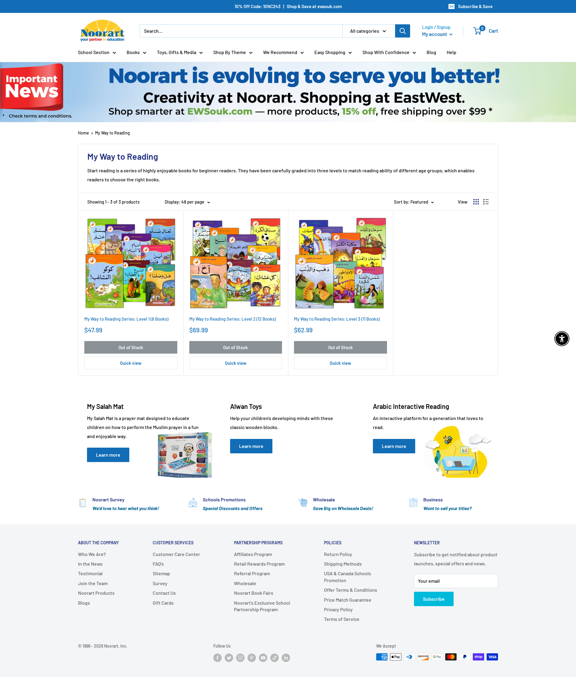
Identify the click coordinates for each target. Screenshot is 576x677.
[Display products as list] (486, 201)
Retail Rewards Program (259, 564)
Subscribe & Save (475, 6)
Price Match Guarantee (347, 600)
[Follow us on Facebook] (217, 657)
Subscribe (434, 599)
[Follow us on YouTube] (263, 657)
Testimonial (90, 573)
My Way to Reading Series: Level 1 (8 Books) (126, 319)
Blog (431, 52)
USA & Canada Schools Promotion (347, 576)
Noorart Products (96, 593)
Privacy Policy (338, 609)
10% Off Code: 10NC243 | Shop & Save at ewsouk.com (288, 6)
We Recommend (280, 52)
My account (435, 34)
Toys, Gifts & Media (176, 52)
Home (83, 132)
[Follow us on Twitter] (229, 657)
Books (133, 52)
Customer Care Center (176, 554)
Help (451, 52)
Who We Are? (92, 554)
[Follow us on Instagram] (240, 657)
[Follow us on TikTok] (274, 657)
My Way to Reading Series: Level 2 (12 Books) (232, 319)
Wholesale (245, 583)
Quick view (130, 363)
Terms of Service (341, 619)
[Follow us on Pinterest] (252, 657)
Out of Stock (130, 347)
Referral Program (252, 573)
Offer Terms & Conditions (350, 590)
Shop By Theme (229, 52)
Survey (160, 583)
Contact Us (164, 593)
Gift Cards (163, 603)
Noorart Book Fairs (253, 593)
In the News (90, 564)
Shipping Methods (343, 564)
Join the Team (93, 583)
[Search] (402, 31)
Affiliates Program (253, 554)
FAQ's (158, 564)
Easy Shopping (329, 52)
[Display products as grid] (476, 201)
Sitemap (161, 573)
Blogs (84, 603)
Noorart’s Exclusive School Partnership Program (262, 606)
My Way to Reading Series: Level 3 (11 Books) (337, 319)
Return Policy (338, 554)
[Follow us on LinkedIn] (286, 657)
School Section (94, 52)
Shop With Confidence (386, 52)
